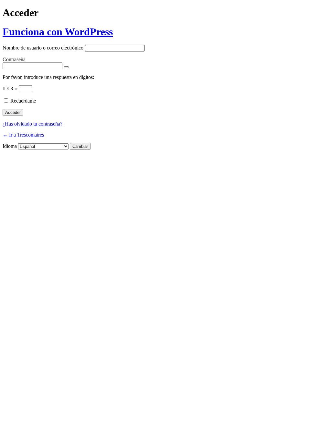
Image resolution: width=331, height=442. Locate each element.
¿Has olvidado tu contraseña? (32, 124)
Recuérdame (23, 101)
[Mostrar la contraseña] (66, 67)
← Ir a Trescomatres (23, 135)
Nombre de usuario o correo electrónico (43, 47)
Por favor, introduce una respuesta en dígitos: (48, 77)
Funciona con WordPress (58, 32)
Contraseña (14, 59)
